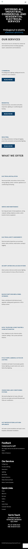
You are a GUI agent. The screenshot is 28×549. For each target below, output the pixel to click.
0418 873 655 (15, 527)
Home (3, 491)
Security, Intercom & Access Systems (14, 265)
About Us (4, 493)
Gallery (3, 498)
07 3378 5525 (15, 525)
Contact (4, 509)
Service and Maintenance (10, 206)
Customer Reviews (6, 506)
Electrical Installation (10, 176)
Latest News (5, 504)
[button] (25, 2)
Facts (3, 501)
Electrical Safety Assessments (12, 237)
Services (4, 496)
